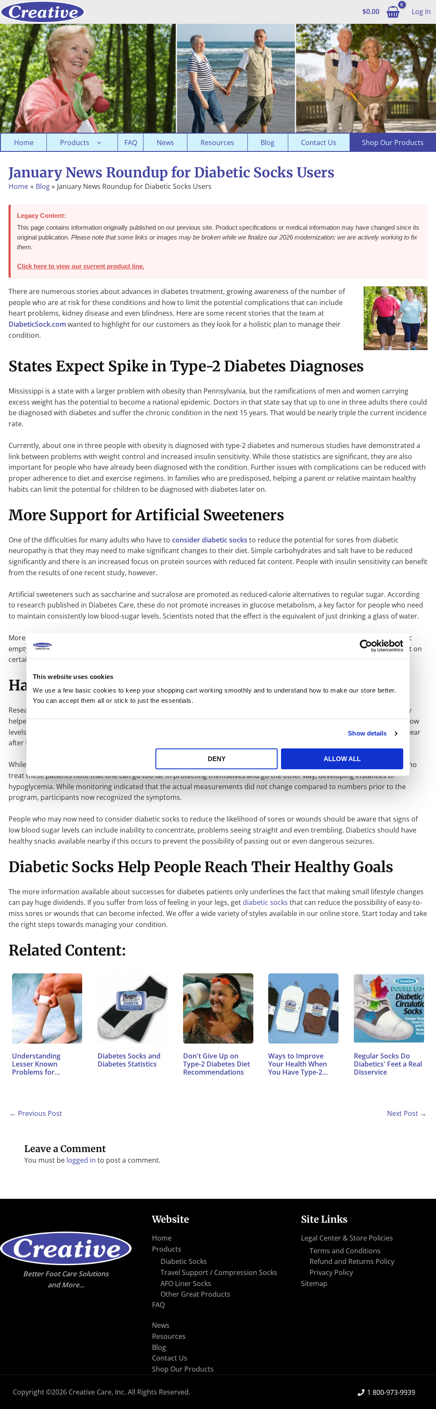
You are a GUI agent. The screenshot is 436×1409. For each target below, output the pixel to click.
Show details (367, 733)
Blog (268, 142)
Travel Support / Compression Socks (219, 1272)
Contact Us (318, 142)
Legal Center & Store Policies (347, 1238)
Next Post (407, 1113)
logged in (81, 1160)
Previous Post (35, 1113)
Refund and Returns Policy (352, 1261)
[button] (97, 142)
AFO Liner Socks (186, 1283)
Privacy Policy (331, 1272)
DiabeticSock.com (37, 324)
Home (24, 142)
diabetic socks (265, 902)
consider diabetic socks (209, 540)
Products (74, 142)
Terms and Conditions (345, 1250)
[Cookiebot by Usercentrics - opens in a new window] (366, 645)
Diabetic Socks (184, 1261)
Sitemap (314, 1283)
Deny (217, 758)
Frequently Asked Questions (130, 142)
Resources (217, 142)
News (165, 142)
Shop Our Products (393, 142)
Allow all (342, 758)
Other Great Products (195, 1294)
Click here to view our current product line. (80, 266)
